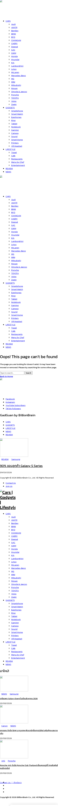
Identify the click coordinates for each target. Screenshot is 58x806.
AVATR (14, 520)
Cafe (13, 648)
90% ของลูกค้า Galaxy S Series (21, 465)
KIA (12, 555)
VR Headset (16, 638)
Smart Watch (17, 606)
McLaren (15, 565)
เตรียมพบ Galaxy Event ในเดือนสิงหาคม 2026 (19, 698)
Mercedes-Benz (18, 568)
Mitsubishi (16, 577)
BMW (13, 526)
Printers (15, 635)
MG (12, 571)
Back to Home (6, 376)
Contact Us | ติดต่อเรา (11, 782)
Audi (13, 516)
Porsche (15, 587)
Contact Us (11, 483)
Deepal (14, 539)
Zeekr (14, 597)
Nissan (14, 581)
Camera (14, 625)
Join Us (9, 486)
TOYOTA (15, 590)
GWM (13, 545)
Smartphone (17, 603)
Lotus (13, 561)
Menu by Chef (17, 654)
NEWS (8, 664)
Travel (14, 645)
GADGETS (10, 600)
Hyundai (15, 552)
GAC (13, 542)
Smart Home (17, 632)
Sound (14, 629)
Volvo (13, 593)
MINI (13, 574)
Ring (13, 613)
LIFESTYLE (10, 641)
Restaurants (17, 651)
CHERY (14, 536)
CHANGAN (16, 532)
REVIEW (9, 661)
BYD (13, 529)
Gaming (15, 622)
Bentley (14, 523)
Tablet (14, 616)
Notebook (16, 619)
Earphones (16, 609)
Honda (14, 548)
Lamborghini (17, 558)
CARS (8, 513)
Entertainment (18, 657)
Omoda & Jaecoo (19, 584)
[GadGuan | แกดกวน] (7, 190)
